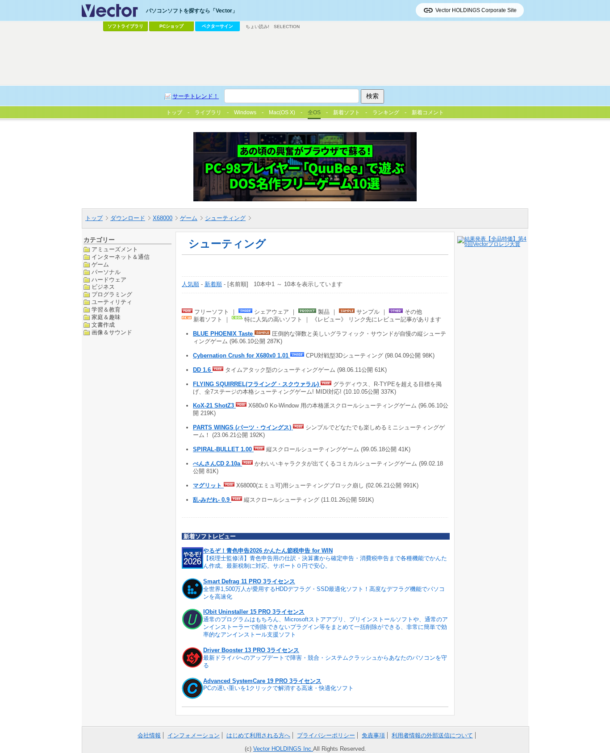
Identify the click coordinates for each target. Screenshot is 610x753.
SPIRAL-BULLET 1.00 (223, 449)
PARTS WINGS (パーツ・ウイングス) (243, 427)
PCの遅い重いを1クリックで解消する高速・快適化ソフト (278, 688)
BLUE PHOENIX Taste (224, 333)
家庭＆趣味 (106, 317)
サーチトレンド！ (195, 96)
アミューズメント (115, 249)
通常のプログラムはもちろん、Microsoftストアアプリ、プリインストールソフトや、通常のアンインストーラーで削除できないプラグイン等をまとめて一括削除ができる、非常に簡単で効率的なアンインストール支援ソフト (325, 627)
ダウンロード (127, 218)
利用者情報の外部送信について (432, 735)
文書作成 (103, 324)
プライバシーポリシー (326, 735)
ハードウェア (109, 279)
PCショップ (171, 26)
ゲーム (188, 218)
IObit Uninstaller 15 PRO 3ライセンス (254, 611)
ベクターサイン (217, 26)
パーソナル (106, 271)
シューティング (225, 218)
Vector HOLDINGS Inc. (283, 748)
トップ (94, 218)
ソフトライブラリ (125, 26)
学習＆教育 (106, 309)
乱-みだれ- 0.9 (212, 499)
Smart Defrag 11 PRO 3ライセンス (249, 581)
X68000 (162, 218)
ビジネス (103, 286)
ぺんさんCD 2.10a (217, 463)
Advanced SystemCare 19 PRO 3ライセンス (262, 681)
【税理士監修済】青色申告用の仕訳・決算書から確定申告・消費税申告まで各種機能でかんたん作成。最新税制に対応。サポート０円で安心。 (325, 562)
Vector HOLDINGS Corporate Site (476, 10)
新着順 (213, 284)
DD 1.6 (203, 369)
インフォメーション (193, 735)
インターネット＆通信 (121, 256)
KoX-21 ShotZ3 (214, 405)
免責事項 (373, 735)
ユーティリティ (112, 302)
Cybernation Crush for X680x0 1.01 (241, 355)
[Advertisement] (305, 58)
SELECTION (287, 26)
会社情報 (149, 735)
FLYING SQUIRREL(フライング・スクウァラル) (257, 384)
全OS (314, 112)
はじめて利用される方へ (258, 735)
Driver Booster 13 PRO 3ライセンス (251, 650)
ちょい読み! (257, 26)
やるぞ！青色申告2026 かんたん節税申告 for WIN (268, 550)
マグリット (208, 485)
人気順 (190, 284)
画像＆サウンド (112, 332)
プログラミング (112, 294)
